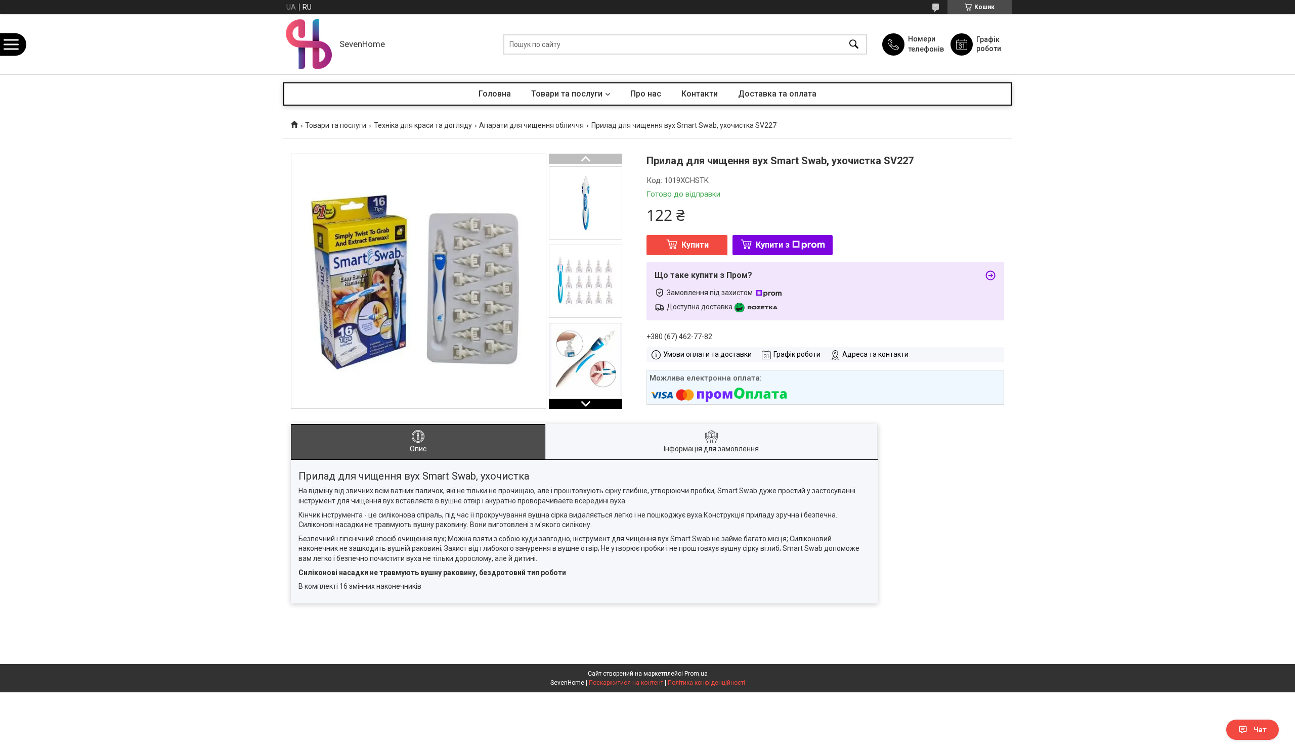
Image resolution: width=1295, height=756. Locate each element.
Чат (1260, 730)
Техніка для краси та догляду (423, 125)
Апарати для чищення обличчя (531, 125)
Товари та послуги (566, 94)
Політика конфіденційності (706, 682)
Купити (695, 245)
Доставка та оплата (777, 94)
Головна (495, 94)
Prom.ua (696, 673)
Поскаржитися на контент (626, 682)
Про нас (645, 94)
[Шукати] (854, 44)
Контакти (699, 94)
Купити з (773, 245)
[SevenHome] (309, 44)
